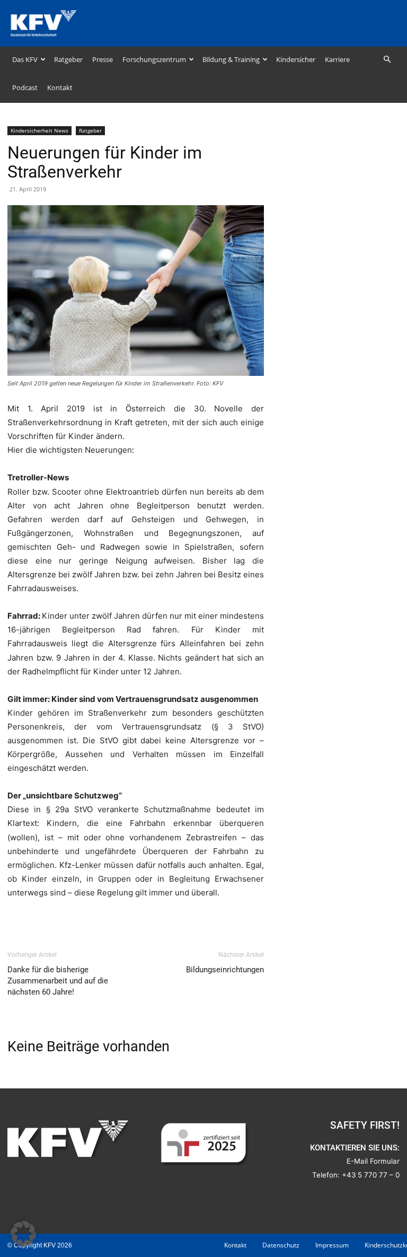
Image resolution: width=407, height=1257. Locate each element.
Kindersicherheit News (39, 130)
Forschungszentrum (154, 59)
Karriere (337, 59)
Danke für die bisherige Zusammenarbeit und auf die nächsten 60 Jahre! (57, 981)
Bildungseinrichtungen (225, 969)
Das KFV (25, 59)
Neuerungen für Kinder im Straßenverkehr (104, 162)
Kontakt (60, 87)
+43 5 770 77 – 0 (371, 1175)
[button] (387, 60)
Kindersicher (295, 59)
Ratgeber (68, 59)
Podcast (25, 87)
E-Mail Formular (373, 1161)
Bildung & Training (231, 59)
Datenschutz (280, 1245)
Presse (102, 59)
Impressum (332, 1245)
